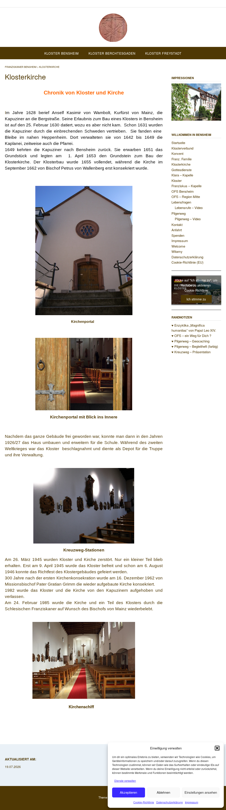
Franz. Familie (181, 159)
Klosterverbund (182, 148)
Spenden (177, 235)
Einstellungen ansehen (201, 792)
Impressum (191, 802)
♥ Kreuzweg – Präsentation (191, 352)
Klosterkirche (180, 164)
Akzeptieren (128, 792)
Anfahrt (176, 229)
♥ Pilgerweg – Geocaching (190, 341)
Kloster (176, 180)
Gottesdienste (181, 169)
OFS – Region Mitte (185, 196)
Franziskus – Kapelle (186, 185)
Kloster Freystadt (163, 53)
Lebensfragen (181, 202)
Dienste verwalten (125, 780)
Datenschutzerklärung (169, 802)
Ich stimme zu (196, 299)
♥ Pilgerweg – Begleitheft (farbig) (194, 346)
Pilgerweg (178, 213)
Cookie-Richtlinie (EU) (187, 262)
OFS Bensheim (182, 191)
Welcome (178, 246)
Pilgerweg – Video (188, 218)
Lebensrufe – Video (189, 207)
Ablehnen (163, 792)
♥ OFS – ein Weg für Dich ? (191, 335)
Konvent (177, 153)
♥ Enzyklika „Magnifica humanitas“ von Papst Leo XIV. (193, 328)
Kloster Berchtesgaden (112, 53)
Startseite (178, 142)
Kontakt (177, 224)
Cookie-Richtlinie (143, 802)
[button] (217, 748)
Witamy (177, 251)
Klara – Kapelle (182, 175)
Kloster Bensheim (61, 53)
